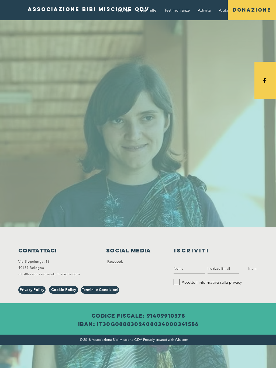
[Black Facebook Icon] (264, 80)
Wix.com (181, 340)
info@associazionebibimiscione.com (49, 274)
